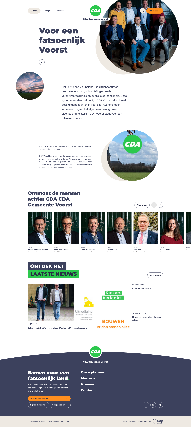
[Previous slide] (154, 205)
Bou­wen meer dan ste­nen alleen (146, 319)
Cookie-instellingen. (144, 421)
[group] (40, 232)
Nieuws (88, 384)
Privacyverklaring (129, 421)
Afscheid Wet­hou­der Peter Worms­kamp (57, 328)
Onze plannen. (49, 11)
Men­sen (88, 378)
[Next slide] (160, 205)
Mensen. (60, 11)
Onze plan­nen (93, 372)
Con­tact (88, 390)
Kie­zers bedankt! (141, 288)
